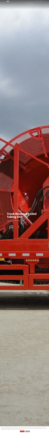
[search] (36, 1)
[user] (38, 1)
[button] (22, 431)
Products (8, 210)
